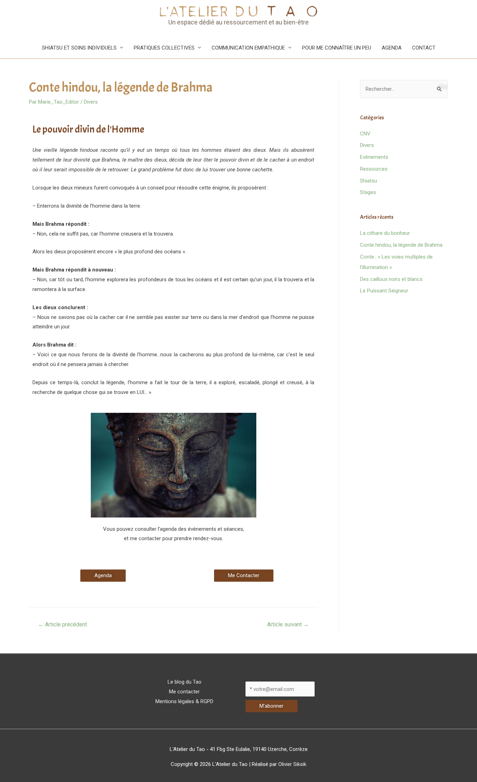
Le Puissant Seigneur (384, 291)
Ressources (374, 169)
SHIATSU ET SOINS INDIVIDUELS (79, 48)
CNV (365, 134)
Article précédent (62, 624)
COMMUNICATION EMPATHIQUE (248, 48)
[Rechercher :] (404, 89)
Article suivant (288, 624)
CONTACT (423, 48)
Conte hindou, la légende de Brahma (401, 245)
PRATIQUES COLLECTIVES (164, 48)
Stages (368, 192)
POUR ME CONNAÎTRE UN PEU (336, 48)
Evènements (374, 157)
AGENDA (392, 48)
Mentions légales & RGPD (184, 701)
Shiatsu (368, 181)
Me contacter (184, 691)
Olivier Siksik (292, 764)
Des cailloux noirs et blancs (391, 279)
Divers (91, 102)
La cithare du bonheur (385, 233)
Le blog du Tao (184, 682)
